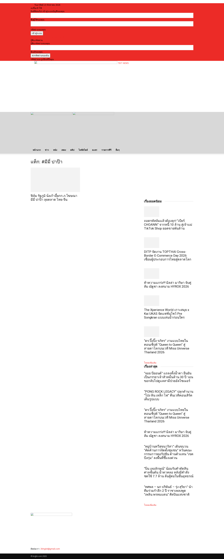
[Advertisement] (89, 100)
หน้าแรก (37, 149)
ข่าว (47, 149)
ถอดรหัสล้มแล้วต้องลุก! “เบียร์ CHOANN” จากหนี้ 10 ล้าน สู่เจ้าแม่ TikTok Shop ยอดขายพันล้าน (168, 224)
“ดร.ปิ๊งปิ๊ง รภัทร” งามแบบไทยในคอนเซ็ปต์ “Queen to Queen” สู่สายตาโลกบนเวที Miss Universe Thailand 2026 (166, 346)
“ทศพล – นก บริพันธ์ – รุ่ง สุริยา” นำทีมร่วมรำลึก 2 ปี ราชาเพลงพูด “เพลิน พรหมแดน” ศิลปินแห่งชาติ (168, 490)
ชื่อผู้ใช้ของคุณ (37, 19)
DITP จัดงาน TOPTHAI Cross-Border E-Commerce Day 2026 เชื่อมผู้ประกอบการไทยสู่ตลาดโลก (167, 255)
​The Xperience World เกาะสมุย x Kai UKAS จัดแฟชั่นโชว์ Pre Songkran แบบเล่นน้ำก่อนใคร (166, 313)
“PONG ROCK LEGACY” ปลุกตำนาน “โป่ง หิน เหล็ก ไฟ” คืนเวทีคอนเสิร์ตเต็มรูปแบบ (168, 395)
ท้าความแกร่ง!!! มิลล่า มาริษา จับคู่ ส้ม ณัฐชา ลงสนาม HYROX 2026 (167, 284)
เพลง (63, 149)
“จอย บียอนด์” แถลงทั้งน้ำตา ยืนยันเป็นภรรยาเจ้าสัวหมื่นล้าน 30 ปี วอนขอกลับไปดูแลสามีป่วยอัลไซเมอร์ (168, 377)
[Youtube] (40, 552)
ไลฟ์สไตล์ (83, 149)
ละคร (94, 149)
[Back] (72, 4)
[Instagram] (34, 552)
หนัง (55, 149)
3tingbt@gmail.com (50, 548)
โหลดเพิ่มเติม (150, 362)
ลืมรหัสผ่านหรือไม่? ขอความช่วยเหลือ (48, 37)
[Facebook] (32, 552)
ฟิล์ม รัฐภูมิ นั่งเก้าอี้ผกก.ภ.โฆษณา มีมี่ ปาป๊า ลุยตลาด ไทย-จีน (54, 197)
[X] (38, 552)
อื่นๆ (118, 149)
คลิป (72, 149)
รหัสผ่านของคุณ (38, 29)
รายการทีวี (106, 149)
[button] (189, 115)
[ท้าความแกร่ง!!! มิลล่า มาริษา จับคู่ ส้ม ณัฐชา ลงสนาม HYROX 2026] (168, 273)
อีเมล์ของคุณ (37, 51)
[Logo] (52, 114)
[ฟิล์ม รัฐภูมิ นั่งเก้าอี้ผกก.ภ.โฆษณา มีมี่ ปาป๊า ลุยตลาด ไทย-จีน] (55, 180)
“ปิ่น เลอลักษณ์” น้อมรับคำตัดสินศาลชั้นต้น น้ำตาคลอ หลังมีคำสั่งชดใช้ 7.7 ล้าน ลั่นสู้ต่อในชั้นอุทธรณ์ (168, 472)
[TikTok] (36, 552)
